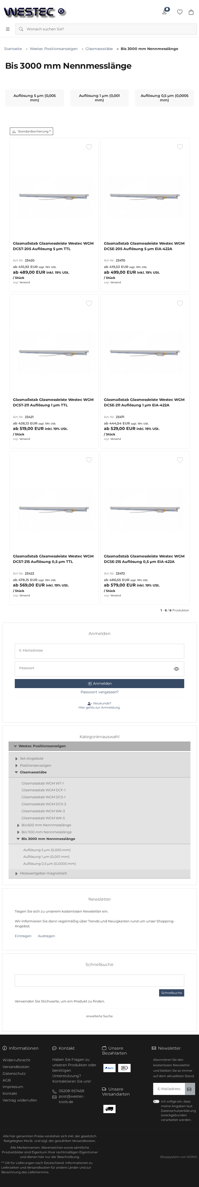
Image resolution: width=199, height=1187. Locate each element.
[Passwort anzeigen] (176, 669)
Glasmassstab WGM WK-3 (43, 811)
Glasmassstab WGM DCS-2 (44, 804)
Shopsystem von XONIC (179, 1157)
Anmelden (102, 683)
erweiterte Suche (99, 1016)
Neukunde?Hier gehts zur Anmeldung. (99, 706)
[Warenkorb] (191, 12)
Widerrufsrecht (16, 1060)
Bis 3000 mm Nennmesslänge (48, 839)
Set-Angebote (32, 758)
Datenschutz (14, 1073)
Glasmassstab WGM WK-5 (43, 818)
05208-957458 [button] (71, 1091)
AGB (7, 1080)
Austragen (46, 936)
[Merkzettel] (180, 12)
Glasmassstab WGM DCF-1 (44, 790)
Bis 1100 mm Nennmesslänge (47, 832)
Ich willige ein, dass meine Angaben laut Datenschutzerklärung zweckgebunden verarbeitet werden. (178, 1110)
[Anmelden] (164, 12)
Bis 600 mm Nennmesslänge (46, 825)
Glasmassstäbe (33, 772)
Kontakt (10, 1093)
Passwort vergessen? (100, 692)
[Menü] (7, 29)
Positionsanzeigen (35, 765)
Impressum (13, 1086)
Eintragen (23, 936)
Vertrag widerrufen (20, 1100)
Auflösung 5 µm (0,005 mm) (46, 850)
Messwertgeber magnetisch (43, 873)
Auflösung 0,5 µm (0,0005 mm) (49, 864)
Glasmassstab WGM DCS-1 (44, 797)
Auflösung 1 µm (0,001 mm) (46, 857)
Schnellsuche (171, 993)
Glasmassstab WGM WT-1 (43, 783)
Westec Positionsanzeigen (42, 746)
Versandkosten (16, 1066)
